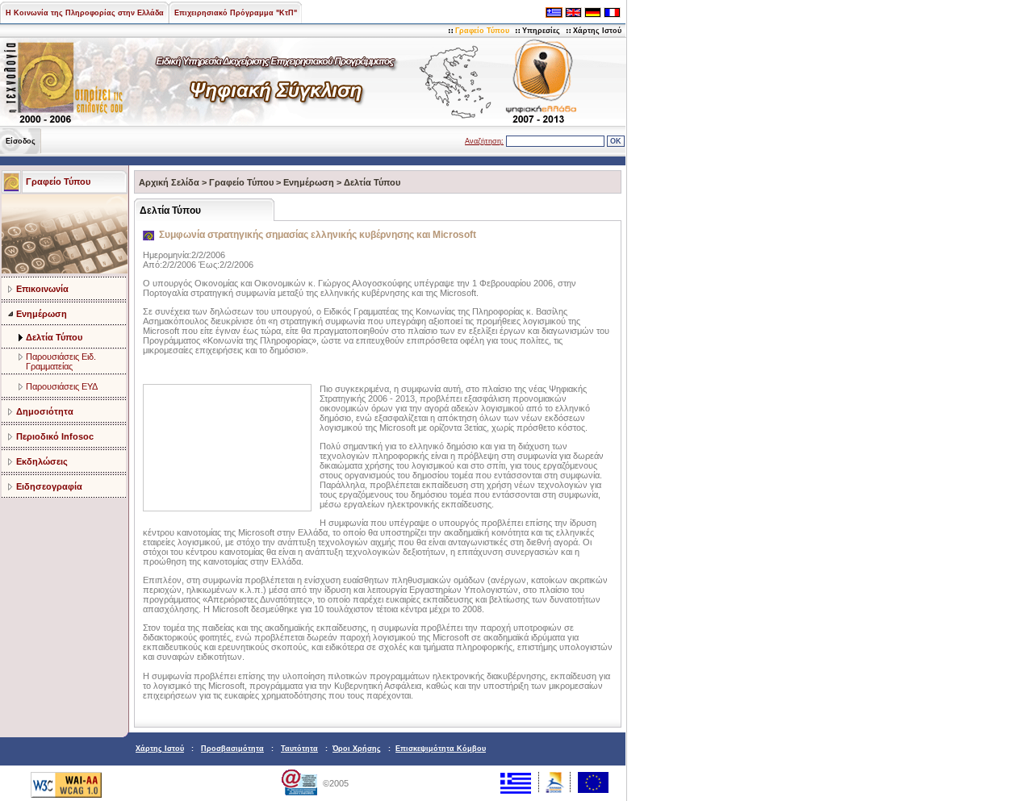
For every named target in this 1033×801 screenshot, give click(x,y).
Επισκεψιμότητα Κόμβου (440, 749)
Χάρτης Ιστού (597, 31)
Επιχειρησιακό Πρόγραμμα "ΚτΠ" (235, 13)
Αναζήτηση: (484, 141)
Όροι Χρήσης (356, 749)
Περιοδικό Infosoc (55, 436)
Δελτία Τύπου (54, 337)
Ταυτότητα (299, 749)
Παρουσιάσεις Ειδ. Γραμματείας (61, 361)
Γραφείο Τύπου (482, 31)
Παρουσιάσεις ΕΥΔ (62, 386)
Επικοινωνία (42, 289)
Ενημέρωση (41, 314)
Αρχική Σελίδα (169, 182)
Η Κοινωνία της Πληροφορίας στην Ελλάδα (85, 13)
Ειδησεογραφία (49, 486)
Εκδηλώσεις (42, 461)
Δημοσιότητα (44, 411)
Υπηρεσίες (541, 31)
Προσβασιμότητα (232, 749)
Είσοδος (21, 141)
